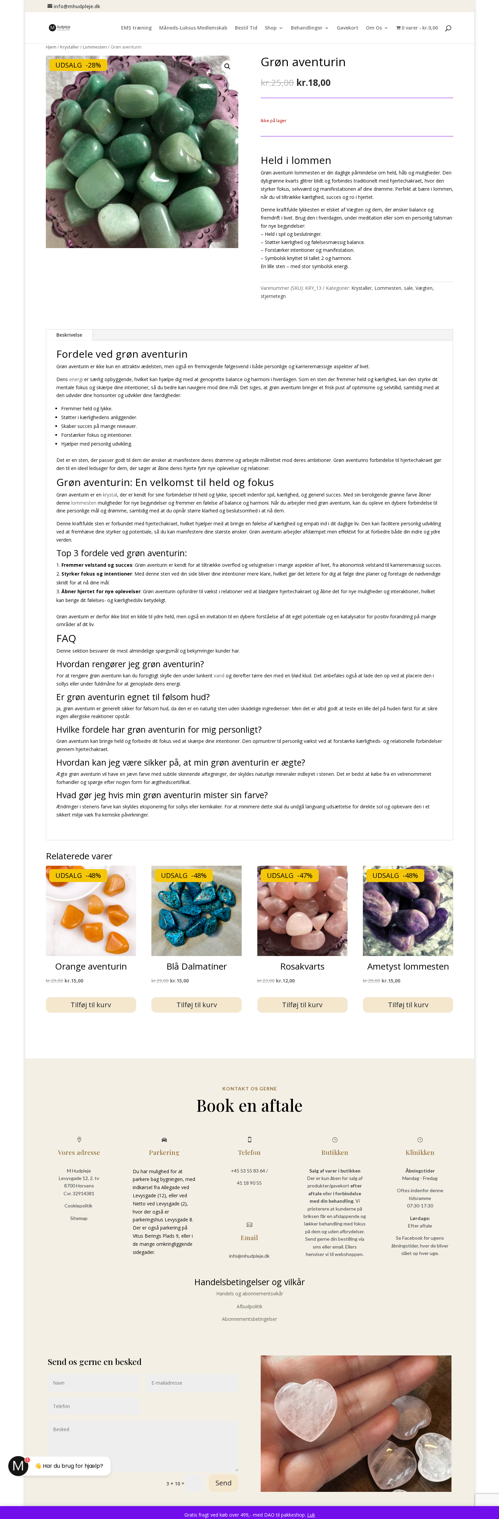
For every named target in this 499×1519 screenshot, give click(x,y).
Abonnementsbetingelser (249, 1319)
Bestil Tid (246, 28)
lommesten (83, 503)
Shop (271, 28)
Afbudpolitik (249, 1306)
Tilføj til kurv (91, 1004)
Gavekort (347, 28)
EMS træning (136, 28)
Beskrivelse (69, 335)
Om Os (374, 28)
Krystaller (69, 47)
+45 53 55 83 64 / (249, 1171)
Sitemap (79, 1218)
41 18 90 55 (249, 1183)
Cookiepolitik (78, 1205)
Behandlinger (306, 28)
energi (76, 379)
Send (224, 1482)
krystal (110, 494)
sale (408, 288)
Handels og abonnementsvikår (249, 1293)
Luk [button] (311, 1515)
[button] (227, 66)
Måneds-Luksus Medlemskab (193, 28)
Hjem (51, 47)
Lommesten (95, 47)
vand (219, 675)
